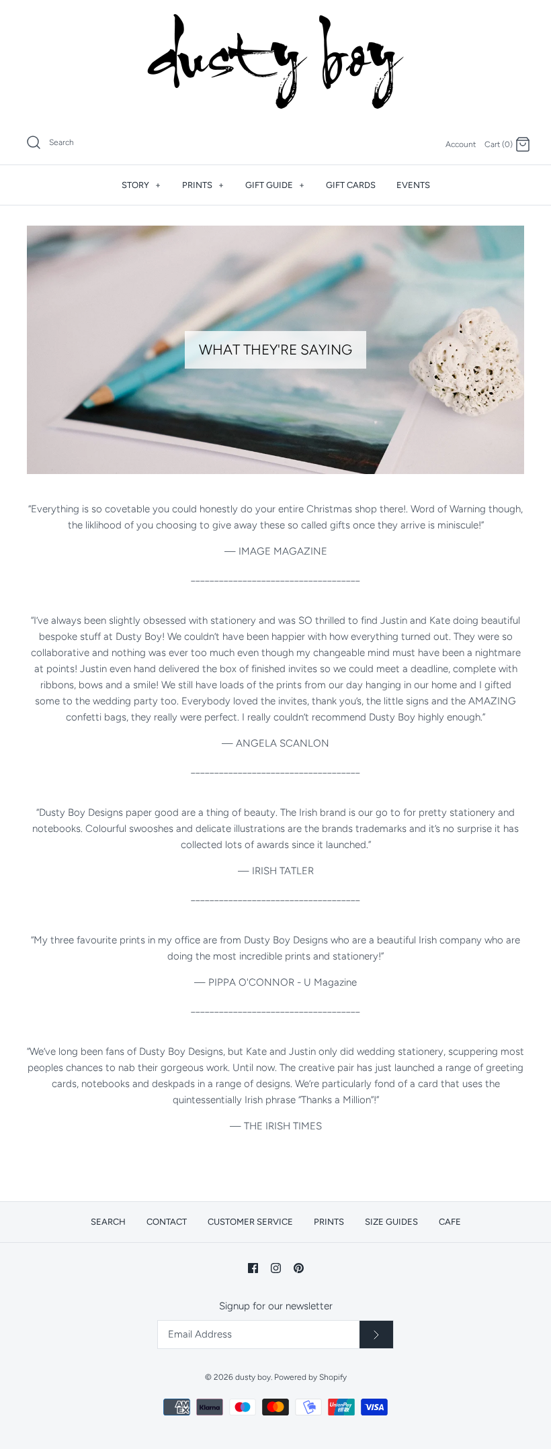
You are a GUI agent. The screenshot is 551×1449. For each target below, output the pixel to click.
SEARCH (108, 1222)
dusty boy (253, 1377)
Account (461, 144)
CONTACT (166, 1222)
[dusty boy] (275, 61)
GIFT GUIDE (274, 185)
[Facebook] (253, 1268)
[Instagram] (276, 1268)
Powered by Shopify (310, 1377)
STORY (141, 185)
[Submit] (376, 1335)
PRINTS (203, 185)
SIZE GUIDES (391, 1222)
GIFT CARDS (351, 185)
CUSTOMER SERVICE (250, 1222)
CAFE (450, 1222)
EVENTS (413, 185)
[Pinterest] (299, 1268)
